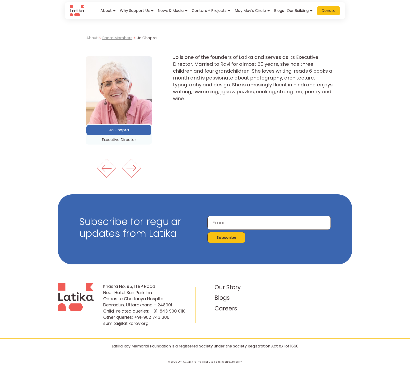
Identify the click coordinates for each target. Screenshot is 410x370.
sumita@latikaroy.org (126, 323)
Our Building (298, 10)
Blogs (279, 10)
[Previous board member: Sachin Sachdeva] (106, 168)
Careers (225, 308)
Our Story (227, 287)
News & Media (171, 10)
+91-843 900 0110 (168, 311)
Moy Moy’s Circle (250, 10)
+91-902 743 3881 (152, 317)
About (106, 10)
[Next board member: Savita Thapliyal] (131, 168)
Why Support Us (135, 10)
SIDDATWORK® (233, 362)
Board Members (117, 38)
